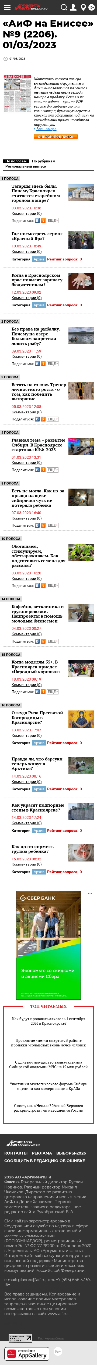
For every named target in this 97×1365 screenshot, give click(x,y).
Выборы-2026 (71, 1153)
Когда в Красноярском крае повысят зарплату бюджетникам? (37, 280)
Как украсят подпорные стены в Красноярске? (38, 807)
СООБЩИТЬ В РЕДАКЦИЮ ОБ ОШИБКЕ (44, 1160)
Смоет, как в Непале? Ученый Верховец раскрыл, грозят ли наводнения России (49, 1107)
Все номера (46, 129)
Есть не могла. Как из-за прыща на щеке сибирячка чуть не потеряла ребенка (38, 498)
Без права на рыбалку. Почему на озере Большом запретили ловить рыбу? (36, 336)
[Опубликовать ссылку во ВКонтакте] (37, 220)
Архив (39, 259)
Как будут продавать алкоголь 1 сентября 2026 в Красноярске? (48, 1021)
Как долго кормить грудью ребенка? (33, 849)
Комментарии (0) (27, 213)
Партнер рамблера (51, 1338)
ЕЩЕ (52, 220)
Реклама (42, 1153)
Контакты (15, 1153)
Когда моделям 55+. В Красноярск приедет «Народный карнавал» (36, 666)
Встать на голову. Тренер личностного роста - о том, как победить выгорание (39, 392)
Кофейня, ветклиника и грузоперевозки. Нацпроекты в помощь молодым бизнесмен (38, 613)
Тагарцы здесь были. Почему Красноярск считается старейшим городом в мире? (36, 193)
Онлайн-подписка (55, 137)
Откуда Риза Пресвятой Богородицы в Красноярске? (37, 717)
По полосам (16, 161)
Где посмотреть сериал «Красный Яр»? (37, 236)
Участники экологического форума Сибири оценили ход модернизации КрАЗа (49, 1086)
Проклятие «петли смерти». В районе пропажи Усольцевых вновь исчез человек (48, 1042)
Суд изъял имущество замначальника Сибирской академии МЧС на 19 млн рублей (48, 1064)
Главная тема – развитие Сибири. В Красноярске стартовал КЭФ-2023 (38, 444)
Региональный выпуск (25, 166)
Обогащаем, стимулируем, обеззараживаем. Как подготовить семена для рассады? (38, 555)
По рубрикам (44, 161)
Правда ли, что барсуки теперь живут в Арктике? (37, 763)
